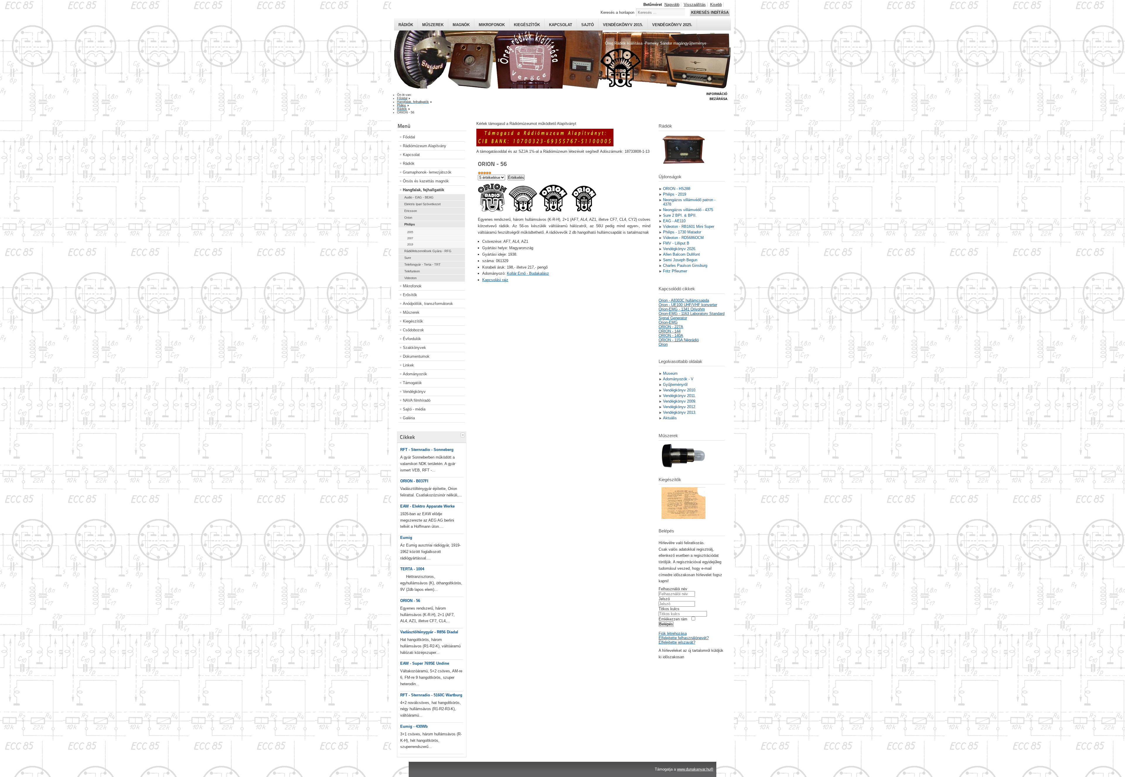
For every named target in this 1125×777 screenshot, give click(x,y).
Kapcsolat (560, 25)
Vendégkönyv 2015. (623, 25)
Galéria (409, 418)
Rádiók (405, 25)
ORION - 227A (671, 327)
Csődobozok (413, 330)
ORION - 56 (410, 600)
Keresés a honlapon (617, 12)
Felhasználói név (673, 589)
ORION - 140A (671, 335)
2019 (410, 244)
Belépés (666, 624)
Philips (409, 224)
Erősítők (410, 295)
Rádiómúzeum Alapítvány (424, 146)
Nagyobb (671, 4)
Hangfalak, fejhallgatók (423, 190)
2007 (410, 238)
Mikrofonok (492, 25)
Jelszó (664, 599)
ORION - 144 (670, 331)
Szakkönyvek (414, 347)
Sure (407, 257)
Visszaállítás (695, 4)
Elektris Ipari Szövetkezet (422, 204)
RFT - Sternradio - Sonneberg (427, 449)
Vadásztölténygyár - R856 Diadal (429, 632)
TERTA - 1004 (412, 569)
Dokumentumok (416, 356)
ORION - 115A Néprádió (679, 340)
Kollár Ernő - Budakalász (528, 273)
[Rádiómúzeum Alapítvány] (544, 145)
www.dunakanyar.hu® (695, 769)
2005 (410, 232)
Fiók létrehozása (673, 633)
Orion (408, 217)
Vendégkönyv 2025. (672, 25)
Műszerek (433, 25)
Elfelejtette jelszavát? (677, 642)
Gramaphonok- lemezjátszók (427, 172)
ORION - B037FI (414, 481)
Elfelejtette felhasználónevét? (684, 638)
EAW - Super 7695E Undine (424, 663)
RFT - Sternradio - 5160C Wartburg (431, 695)
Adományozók (415, 374)
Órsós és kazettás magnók (426, 181)
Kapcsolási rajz (495, 280)
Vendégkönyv (414, 391)
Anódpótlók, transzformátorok (428, 303)
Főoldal (409, 137)
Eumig (406, 537)
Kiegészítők (527, 25)
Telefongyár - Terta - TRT (422, 264)
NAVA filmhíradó (416, 400)
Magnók (461, 25)
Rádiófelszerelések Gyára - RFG (427, 251)
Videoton (410, 278)
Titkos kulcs (669, 609)
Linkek (408, 365)
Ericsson (410, 211)
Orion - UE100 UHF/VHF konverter (688, 305)
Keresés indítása (710, 12)
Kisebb (716, 4)
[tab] (463, 434)
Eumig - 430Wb (414, 726)
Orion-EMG (668, 322)
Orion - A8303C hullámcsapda (684, 300)
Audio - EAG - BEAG (419, 197)
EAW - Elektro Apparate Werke (427, 506)
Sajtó (587, 25)
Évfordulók (412, 339)
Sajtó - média (414, 409)
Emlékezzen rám (673, 619)
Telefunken (412, 271)
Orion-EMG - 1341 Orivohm (682, 309)
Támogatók (412, 383)
